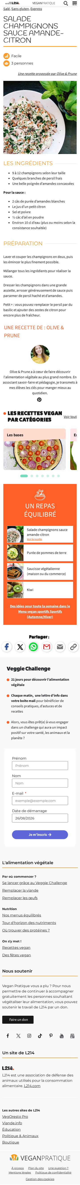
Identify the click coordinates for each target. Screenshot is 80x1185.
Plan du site (36, 1168)
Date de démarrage (29, 811)
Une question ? (58, 1168)
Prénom (19, 758)
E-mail (18, 793)
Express (36, 8)
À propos (18, 1168)
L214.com (32, 1086)
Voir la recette (34, 539)
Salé (6, 8)
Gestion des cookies (40, 1179)
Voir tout (70, 416)
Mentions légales (20, 1172)
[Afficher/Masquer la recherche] (65, 3)
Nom (16, 776)
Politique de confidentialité (53, 1172)
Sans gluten (20, 8)
